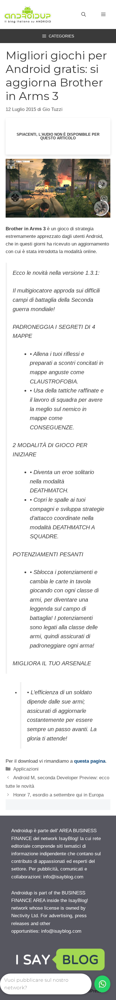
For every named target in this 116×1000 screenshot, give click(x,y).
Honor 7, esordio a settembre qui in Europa (58, 795)
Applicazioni (26, 769)
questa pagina (89, 761)
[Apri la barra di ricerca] (83, 15)
